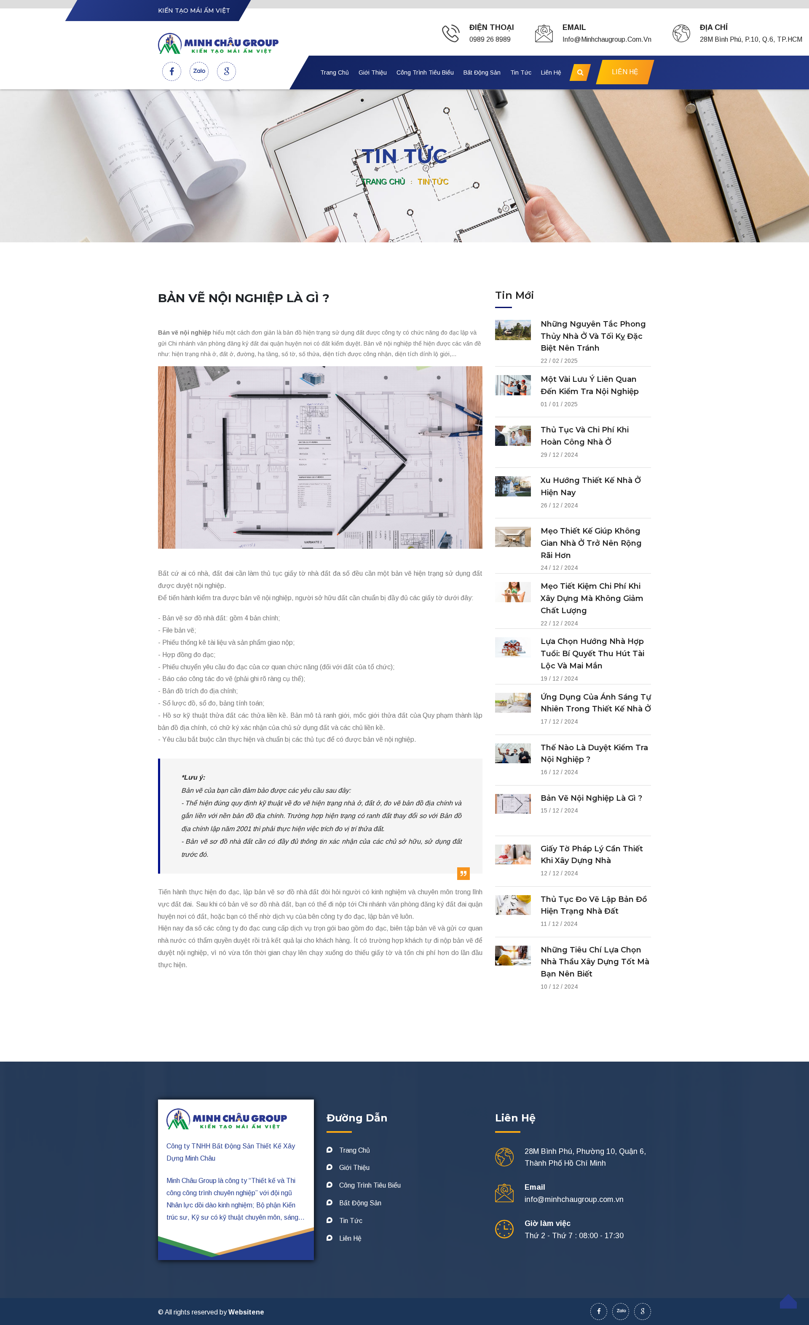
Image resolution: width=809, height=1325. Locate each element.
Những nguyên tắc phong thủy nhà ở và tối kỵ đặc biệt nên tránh (593, 336)
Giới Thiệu (373, 72)
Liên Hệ (551, 72)
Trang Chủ (334, 72)
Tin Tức (520, 72)
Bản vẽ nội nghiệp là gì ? (591, 798)
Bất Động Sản (482, 72)
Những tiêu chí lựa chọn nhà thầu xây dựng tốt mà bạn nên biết (595, 962)
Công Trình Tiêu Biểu (425, 72)
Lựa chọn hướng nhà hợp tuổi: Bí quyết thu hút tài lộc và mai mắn (592, 654)
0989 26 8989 (490, 39)
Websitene (246, 1312)
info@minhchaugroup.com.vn (607, 39)
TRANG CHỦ (383, 181)
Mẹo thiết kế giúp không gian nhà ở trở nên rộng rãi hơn (591, 543)
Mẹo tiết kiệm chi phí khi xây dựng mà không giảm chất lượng (592, 598)
